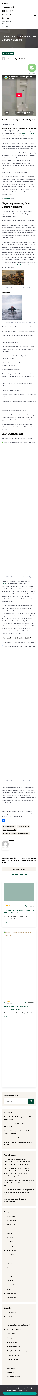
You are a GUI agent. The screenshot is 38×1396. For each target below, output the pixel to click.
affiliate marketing (12, 1312)
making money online (13, 1355)
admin (7, 59)
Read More (7, 923)
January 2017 (10, 1289)
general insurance (12, 1321)
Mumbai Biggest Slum (23, 265)
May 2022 (10, 1237)
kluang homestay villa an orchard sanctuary (16, 833)
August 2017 (10, 1263)
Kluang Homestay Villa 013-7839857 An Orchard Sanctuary (8, 10)
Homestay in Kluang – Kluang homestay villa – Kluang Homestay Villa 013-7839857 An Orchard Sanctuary (18, 1171)
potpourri (9, 1364)
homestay (5, 584)
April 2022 (10, 1242)
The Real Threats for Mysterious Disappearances (19, 1190)
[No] (36, 1390)
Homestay (7, 198)
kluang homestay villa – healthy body (18, 1351)
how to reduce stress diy (14, 1329)
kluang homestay (8, 53)
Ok (20, 1393)
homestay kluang (23, 826)
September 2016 (11, 1298)
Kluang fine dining (12, 1338)
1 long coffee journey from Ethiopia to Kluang (18, 1180)
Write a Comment (19, 869)
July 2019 (9, 1259)
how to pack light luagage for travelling (19, 1325)
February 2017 (11, 1285)
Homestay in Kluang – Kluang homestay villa (18, 1138)
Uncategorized (11, 1372)
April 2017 (10, 1280)
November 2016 (11, 1293)
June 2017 (9, 1272)
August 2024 (10, 1233)
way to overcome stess (14, 1377)
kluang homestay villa (14, 1346)
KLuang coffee (11, 1333)
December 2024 (11, 1220)
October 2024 (11, 1224)
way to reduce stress (13, 1381)
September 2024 (12, 1229)
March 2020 (10, 1246)
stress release (11, 1368)
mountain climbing (12, 1359)
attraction (10, 1316)
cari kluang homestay (9, 826)
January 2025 (11, 1216)
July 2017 (9, 1267)
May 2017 (9, 1276)
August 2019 (10, 1255)
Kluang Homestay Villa (9, 830)
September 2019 (11, 1250)
